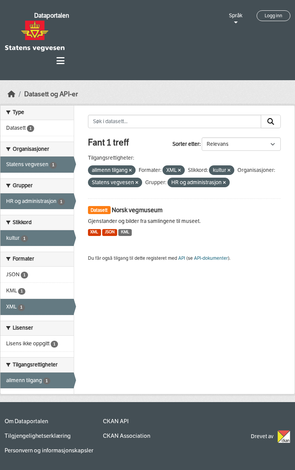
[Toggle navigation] (60, 60)
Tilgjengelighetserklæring (38, 435)
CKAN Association (126, 435)
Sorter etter (185, 144)
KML (125, 231)
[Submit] (271, 122)
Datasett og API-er (51, 94)
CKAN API (116, 421)
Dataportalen (51, 15)
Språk (235, 15)
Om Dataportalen (26, 421)
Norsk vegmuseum (137, 210)
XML (94, 231)
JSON (109, 231)
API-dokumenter (211, 258)
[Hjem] (11, 94)
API (181, 258)
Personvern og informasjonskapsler (49, 450)
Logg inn (273, 15)
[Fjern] (130, 170)
